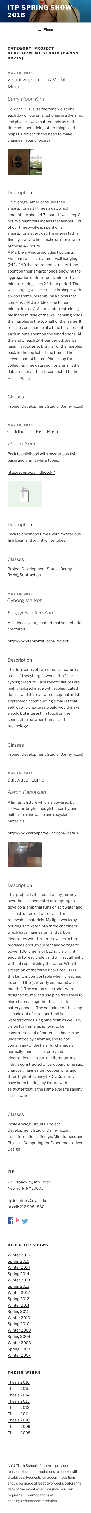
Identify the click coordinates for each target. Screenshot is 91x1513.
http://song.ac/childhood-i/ (31, 472)
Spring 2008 (19, 1349)
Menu (48, 29)
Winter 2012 (19, 1292)
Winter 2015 (19, 1255)
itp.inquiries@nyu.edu (27, 1200)
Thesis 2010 (19, 1420)
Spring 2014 (18, 1274)
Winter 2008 (19, 1343)
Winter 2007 (19, 1355)
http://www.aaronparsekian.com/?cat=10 (43, 833)
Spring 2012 (18, 1299)
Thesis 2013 (19, 1401)
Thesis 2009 (19, 1426)
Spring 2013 (18, 1286)
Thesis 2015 (19, 1388)
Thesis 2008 (19, 1433)
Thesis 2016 (19, 1382)
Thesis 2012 (18, 1407)
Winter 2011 (18, 1305)
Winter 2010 (19, 1318)
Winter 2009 (19, 1330)
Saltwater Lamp (25, 780)
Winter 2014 (19, 1267)
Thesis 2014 (19, 1395)
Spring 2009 (19, 1336)
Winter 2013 (19, 1280)
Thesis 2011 (18, 1414)
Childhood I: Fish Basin (33, 432)
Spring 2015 (18, 1261)
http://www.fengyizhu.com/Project (38, 641)
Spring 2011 (18, 1311)
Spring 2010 (18, 1324)
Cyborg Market (24, 600)
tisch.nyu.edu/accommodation (32, 1501)
